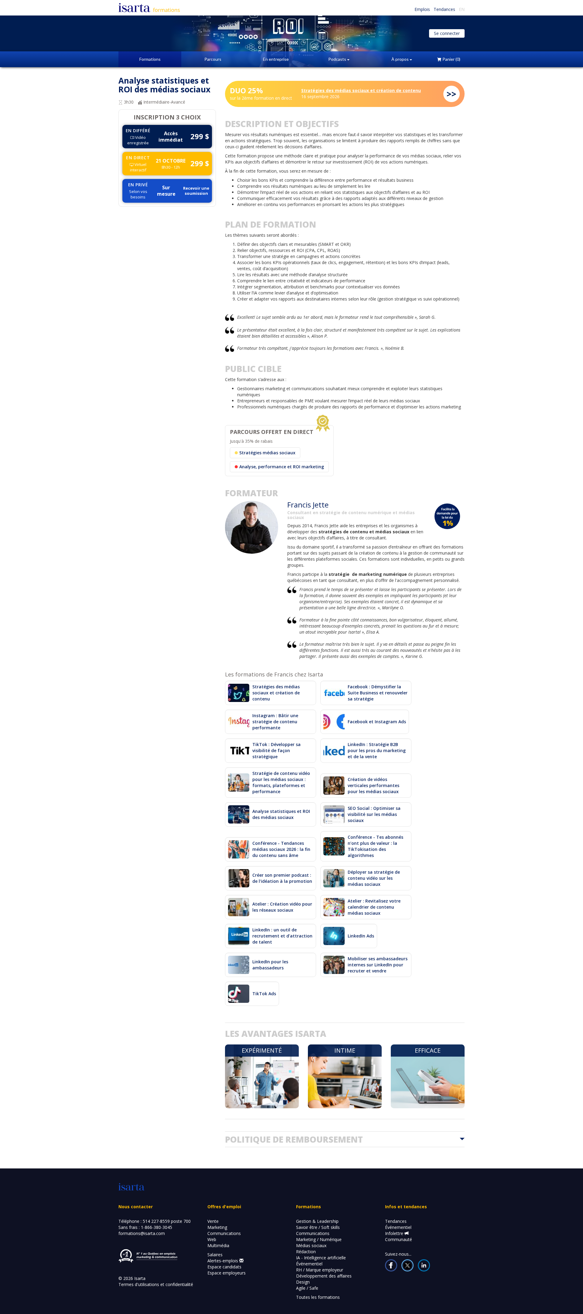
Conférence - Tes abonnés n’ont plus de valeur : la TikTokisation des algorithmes (375, 846)
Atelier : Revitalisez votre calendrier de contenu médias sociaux (374, 907)
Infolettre (394, 1233)
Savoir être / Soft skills (318, 1227)
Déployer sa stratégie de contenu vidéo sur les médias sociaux (374, 878)
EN (462, 9)
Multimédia (218, 1245)
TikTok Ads (264, 993)
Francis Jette (308, 505)
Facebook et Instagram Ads (377, 721)
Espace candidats (224, 1267)
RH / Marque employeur (319, 1270)
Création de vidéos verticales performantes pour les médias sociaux (373, 785)
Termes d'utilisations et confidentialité (155, 1284)
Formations (150, 59)
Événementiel (309, 1264)
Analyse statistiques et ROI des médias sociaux (281, 814)
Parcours (212, 59)
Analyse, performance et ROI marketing (281, 467)
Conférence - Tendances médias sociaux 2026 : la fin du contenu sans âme (281, 849)
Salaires (215, 1254)
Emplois (422, 9)
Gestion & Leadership (317, 1221)
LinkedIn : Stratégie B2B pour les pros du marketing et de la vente (377, 750)
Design (303, 1282)
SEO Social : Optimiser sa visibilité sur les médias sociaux (374, 814)
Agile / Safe (307, 1288)
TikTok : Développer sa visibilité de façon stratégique (276, 750)
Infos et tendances (406, 1206)
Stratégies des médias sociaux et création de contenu (361, 90)
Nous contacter (135, 1206)
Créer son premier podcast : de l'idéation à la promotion (282, 878)
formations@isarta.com (141, 1233)
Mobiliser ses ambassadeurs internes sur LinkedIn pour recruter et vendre (377, 965)
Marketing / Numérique (319, 1239)
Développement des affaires (324, 1276)
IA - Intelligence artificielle (321, 1258)
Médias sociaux (311, 1245)
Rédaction (306, 1251)
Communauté (398, 1239)
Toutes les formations (318, 1297)
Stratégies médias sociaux (267, 453)
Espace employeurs (226, 1273)
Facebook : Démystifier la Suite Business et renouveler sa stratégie (377, 693)
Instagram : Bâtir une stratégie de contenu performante (275, 722)
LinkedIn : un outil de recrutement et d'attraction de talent (282, 936)
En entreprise (276, 59)
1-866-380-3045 (156, 1227)
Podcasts (337, 59)
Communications (224, 1233)
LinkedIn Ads (361, 936)
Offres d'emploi (224, 1206)
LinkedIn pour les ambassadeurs (270, 965)
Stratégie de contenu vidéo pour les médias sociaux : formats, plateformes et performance (281, 782)
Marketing (217, 1227)
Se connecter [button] (447, 33)
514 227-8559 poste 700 (167, 1221)
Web (211, 1239)
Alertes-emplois (223, 1261)
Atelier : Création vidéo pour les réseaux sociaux (282, 907)
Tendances (444, 9)
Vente (213, 1221)
